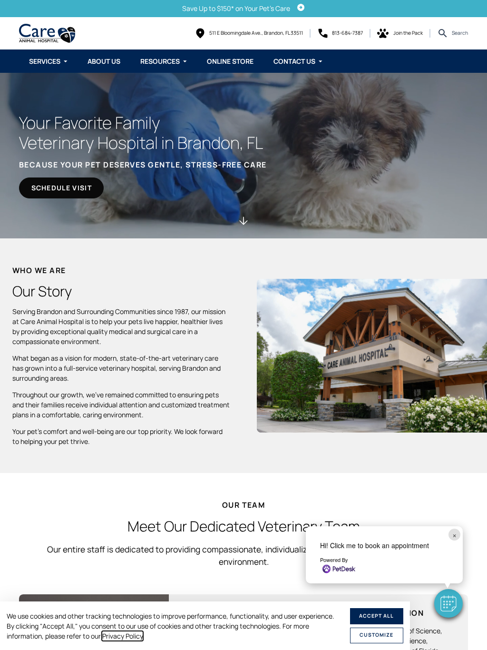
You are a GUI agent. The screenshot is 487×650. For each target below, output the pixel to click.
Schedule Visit (61, 187)
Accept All (376, 615)
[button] (448, 603)
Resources (160, 61)
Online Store (230, 61)
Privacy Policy (122, 635)
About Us (104, 61)
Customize (376, 634)
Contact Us (294, 61)
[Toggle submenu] (66, 61)
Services (44, 61)
